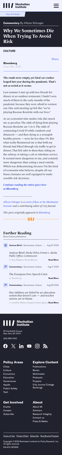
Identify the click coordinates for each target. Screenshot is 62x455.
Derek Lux (17, 278)
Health (6, 384)
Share (55, 58)
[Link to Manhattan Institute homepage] (18, 324)
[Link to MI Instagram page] (37, 347)
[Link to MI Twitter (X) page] (13, 347)
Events (6, 406)
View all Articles (13, 14)
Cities (6, 366)
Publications (39, 366)
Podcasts (37, 377)
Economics (9, 373)
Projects (37, 381)
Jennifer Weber (19, 302)
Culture (9, 51)
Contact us (38, 417)
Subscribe (8, 414)
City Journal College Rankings (43, 386)
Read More (53, 260)
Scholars (37, 410)
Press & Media (40, 421)
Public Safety (10, 388)
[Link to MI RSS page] (45, 347)
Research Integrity (42, 414)
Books (36, 370)
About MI (37, 406)
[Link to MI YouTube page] (29, 346)
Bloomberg (10, 63)
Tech (5, 392)
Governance (9, 381)
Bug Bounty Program (50, 436)
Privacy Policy (23, 436)
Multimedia (39, 373)
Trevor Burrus (30, 260)
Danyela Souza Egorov (37, 302)
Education (8, 377)
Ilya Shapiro (17, 260)
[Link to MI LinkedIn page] (21, 347)
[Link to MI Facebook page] (5, 347)
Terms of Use (9, 436)
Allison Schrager (34, 23)
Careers (7, 410)
